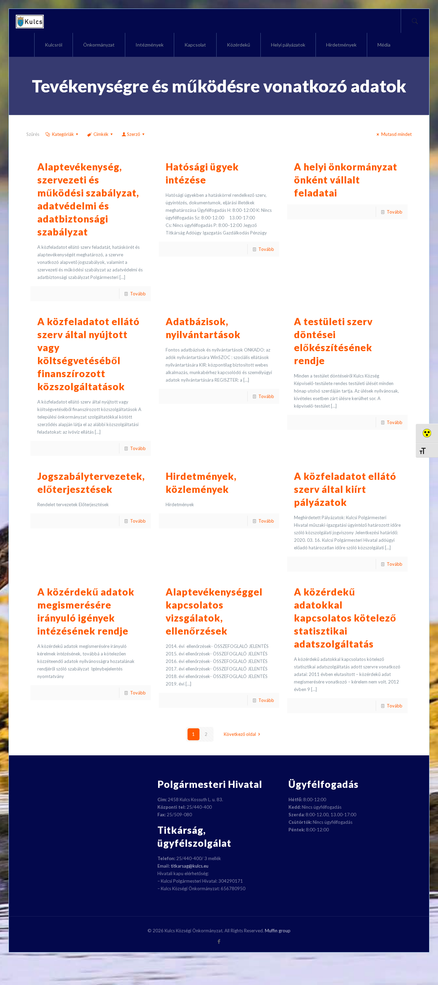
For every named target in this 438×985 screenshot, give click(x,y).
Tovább (138, 293)
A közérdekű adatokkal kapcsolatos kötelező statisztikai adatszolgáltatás (345, 618)
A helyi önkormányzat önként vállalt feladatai (345, 180)
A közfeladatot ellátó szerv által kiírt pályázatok (345, 489)
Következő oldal (240, 734)
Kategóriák (63, 134)
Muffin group (278, 930)
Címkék (100, 134)
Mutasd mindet (396, 134)
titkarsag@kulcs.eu (189, 866)
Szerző (133, 134)
